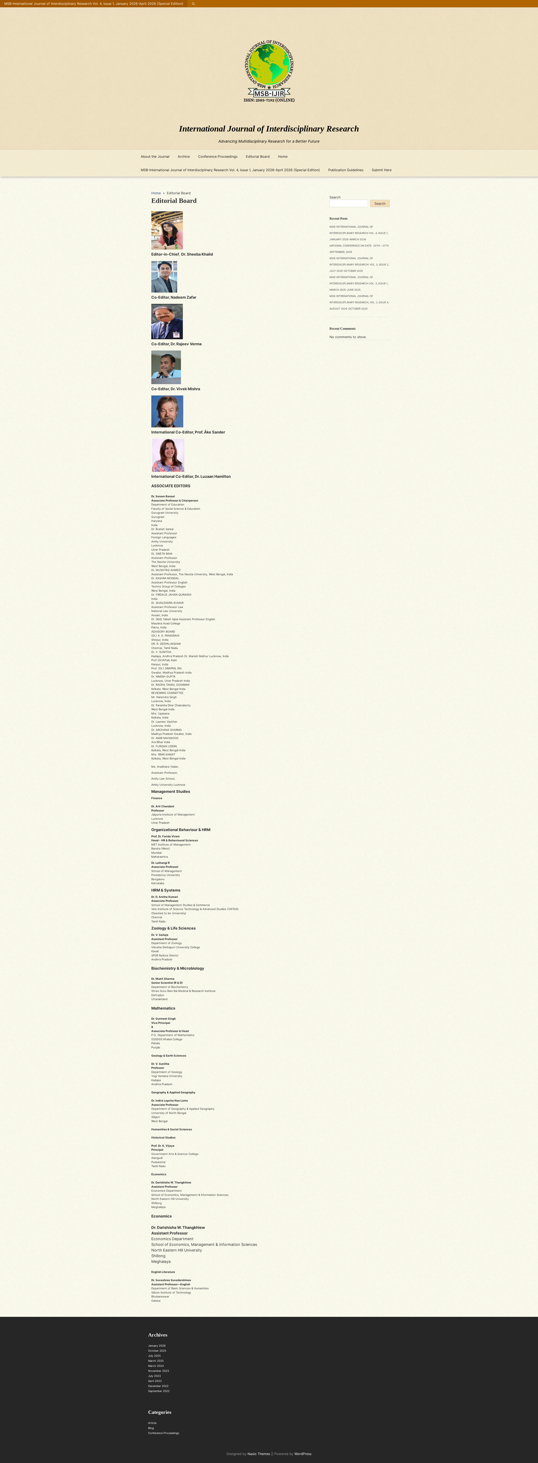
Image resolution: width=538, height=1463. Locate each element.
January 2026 (157, 1345)
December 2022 (158, 1386)
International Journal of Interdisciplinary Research (269, 128)
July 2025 (154, 1355)
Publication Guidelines (345, 170)
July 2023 (154, 1376)
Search (335, 197)
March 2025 (156, 1360)
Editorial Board (258, 156)
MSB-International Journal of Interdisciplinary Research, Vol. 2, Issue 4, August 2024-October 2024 (359, 302)
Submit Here (382, 170)
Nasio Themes (259, 1454)
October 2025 (157, 1350)
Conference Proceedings (217, 156)
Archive (184, 156)
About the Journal (155, 156)
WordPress (302, 1454)
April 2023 (155, 1381)
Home (282, 156)
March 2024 (156, 1365)
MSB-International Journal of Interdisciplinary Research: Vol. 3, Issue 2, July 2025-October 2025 (359, 264)
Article (152, 1423)
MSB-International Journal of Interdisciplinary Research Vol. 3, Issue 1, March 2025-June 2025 (359, 283)
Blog (151, 1428)
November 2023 (158, 1370)
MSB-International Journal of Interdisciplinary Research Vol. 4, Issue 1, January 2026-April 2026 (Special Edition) (93, 3)
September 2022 (159, 1391)
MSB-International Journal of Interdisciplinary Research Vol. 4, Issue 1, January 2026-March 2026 (359, 233)
